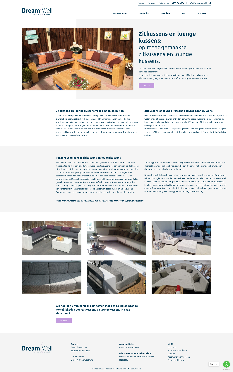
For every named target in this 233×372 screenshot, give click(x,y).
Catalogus (152, 3)
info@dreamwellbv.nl (200, 3)
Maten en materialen (177, 350)
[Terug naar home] (37, 9)
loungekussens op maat (93, 115)
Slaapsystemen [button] (119, 13)
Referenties (164, 3)
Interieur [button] (165, 13)
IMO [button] (184, 13)
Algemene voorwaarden (179, 356)
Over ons (141, 3)
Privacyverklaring (176, 360)
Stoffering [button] (144, 13)
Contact (202, 13)
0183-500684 (178, 3)
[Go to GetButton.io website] (226, 369)
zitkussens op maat (70, 115)
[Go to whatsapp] (226, 364)
